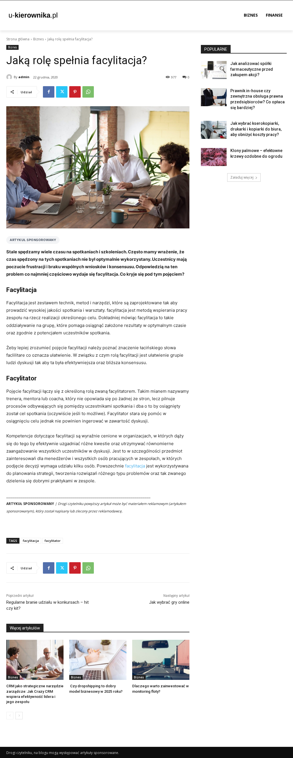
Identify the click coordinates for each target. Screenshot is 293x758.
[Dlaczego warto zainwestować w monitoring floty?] (160, 660)
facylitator (53, 540)
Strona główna (17, 39)
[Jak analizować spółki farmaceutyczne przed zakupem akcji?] (214, 70)
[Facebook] (48, 92)
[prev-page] (9, 715)
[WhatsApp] (88, 92)
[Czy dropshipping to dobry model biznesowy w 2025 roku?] (97, 660)
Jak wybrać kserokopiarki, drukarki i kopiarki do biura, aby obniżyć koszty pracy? (256, 129)
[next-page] (19, 715)
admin (23, 77)
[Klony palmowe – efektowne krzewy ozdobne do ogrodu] (214, 157)
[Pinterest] (75, 92)
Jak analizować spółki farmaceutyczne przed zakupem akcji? (251, 69)
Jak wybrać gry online (169, 602)
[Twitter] (62, 92)
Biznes (38, 39)
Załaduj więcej (242, 177)
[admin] (10, 77)
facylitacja (135, 466)
